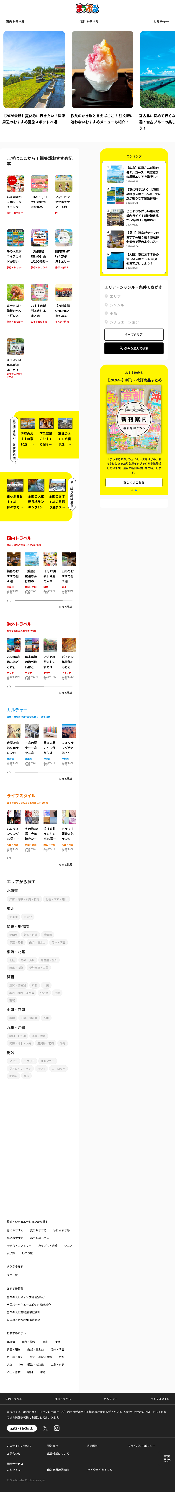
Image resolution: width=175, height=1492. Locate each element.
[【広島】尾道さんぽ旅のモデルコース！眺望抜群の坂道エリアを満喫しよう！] (32, 555)
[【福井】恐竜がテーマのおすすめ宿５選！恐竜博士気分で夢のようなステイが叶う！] (134, 239)
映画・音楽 (12, 844)
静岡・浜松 (28, 960)
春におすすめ (15, 1230)
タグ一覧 (12, 1275)
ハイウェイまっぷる (100, 1469)
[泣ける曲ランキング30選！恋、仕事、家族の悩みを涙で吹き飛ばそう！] (50, 813)
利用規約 (93, 1446)
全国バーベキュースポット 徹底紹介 (29, 1304)
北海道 (11, 1342)
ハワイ (41, 1068)
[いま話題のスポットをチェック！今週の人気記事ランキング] (15, 198)
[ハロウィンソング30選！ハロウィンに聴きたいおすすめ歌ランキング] (14, 813)
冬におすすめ (15, 1238)
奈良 (57, 993)
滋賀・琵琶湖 (17, 985)
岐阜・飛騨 (16, 967)
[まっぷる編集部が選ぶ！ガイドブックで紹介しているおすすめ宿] (15, 361)
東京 (45, 1342)
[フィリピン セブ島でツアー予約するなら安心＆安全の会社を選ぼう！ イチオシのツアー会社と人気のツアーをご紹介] (63, 198)
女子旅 (11, 1253)
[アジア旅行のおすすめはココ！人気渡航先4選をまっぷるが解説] (50, 641)
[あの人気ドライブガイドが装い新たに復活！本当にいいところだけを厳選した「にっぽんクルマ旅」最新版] (15, 252)
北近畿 (44, 993)
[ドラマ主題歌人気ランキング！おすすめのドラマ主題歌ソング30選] (68, 813)
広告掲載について (58, 1453)
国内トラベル (15, 21)
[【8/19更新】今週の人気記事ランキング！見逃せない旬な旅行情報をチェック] (50, 555)
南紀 (12, 1000)
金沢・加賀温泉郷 (41, 1357)
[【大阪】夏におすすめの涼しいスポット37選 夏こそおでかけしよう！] (134, 260)
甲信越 (47, 758)
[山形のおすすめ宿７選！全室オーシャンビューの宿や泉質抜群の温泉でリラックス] (68, 555)
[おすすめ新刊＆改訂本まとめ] (39, 307)
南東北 (10, 587)
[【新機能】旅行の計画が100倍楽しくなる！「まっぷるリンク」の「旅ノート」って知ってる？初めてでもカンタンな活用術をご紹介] (39, 252)
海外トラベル (89, 21)
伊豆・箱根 (16, 942)
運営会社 (52, 1446)
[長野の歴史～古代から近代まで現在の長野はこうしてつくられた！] (50, 727)
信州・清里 (58, 942)
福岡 (30, 1372)
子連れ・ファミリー (19, 1245)
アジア (10, 673)
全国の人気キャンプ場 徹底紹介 (26, 1297)
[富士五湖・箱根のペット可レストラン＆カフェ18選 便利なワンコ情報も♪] (15, 307)
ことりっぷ (14, 1469)
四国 (46, 1018)
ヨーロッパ (58, 1068)
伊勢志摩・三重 (38, 967)
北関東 (13, 935)
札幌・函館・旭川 (56, 899)
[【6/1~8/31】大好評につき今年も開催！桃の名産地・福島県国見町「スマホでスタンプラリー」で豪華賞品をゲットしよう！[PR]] (39, 198)
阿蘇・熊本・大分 (20, 1043)
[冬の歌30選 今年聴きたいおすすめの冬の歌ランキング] (32, 813)
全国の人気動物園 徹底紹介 (23, 1312)
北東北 (13, 917)
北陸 (12, 960)
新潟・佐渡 (30, 935)
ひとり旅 (27, 1253)
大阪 (46, 985)
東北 (64, 587)
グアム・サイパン (20, 1068)
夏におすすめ (38, 1230)
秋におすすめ (61, 1230)
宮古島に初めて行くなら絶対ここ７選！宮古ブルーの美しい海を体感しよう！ (102, 122)
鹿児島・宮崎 (45, 1043)
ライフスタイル (160, 1399)
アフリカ (29, 1061)
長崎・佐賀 (39, 1036)
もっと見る (65, 607)
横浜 (57, 1342)
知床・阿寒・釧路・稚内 (24, 899)
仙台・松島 (29, 1342)
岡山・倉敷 (14, 1372)
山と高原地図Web (58, 1469)
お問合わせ (14, 1453)
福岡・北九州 (17, 1036)
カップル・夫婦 (47, 1245)
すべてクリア (134, 334)
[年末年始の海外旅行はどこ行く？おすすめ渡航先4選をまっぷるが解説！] (32, 641)
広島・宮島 (57, 1364)
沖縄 (62, 1043)
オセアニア (47, 1061)
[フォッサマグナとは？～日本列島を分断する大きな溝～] (68, 727)
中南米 (13, 1076)
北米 (26, 1076)
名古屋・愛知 (49, 960)
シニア (68, 1245)
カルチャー (161, 21)
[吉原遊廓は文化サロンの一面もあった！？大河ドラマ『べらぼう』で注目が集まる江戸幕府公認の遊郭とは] (14, 727)
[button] (132, 490)
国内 (46, 587)
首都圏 (48, 935)
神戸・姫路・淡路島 (21, 993)
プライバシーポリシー (141, 1446)
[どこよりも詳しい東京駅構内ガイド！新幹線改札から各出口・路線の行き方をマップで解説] (134, 217)
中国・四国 (30, 587)
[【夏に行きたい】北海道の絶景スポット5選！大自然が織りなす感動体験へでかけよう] (134, 195)
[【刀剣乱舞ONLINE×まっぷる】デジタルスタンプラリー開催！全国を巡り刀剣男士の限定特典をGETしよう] (63, 307)
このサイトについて (19, 1446)
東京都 (10, 758)
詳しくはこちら (134, 477)
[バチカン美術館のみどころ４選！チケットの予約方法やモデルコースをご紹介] (68, 641)
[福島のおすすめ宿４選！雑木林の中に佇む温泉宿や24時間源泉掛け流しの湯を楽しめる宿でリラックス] (14, 555)
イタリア (66, 673)
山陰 (12, 1018)
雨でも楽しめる (39, 1238)
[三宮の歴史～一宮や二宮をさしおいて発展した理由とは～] (32, 727)
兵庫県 (28, 758)
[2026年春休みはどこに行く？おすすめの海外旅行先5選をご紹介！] (14, 641)
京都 (34, 985)
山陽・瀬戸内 (29, 1018)
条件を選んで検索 (136, 348)
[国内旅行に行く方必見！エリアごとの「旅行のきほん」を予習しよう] (63, 252)
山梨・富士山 (37, 942)
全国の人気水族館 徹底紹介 (23, 1320)
